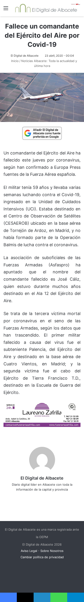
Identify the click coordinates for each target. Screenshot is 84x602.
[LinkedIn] (45, 497)
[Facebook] (32, 497)
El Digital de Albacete (24, 55)
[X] (39, 497)
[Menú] (6, 9)
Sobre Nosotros (51, 551)
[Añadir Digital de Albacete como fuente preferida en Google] (42, 133)
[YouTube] (52, 497)
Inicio (14, 61)
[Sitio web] (25, 497)
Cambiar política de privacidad (42, 557)
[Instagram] (58, 497)
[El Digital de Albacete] (46, 8)
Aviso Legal (29, 551)
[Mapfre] (42, 425)
